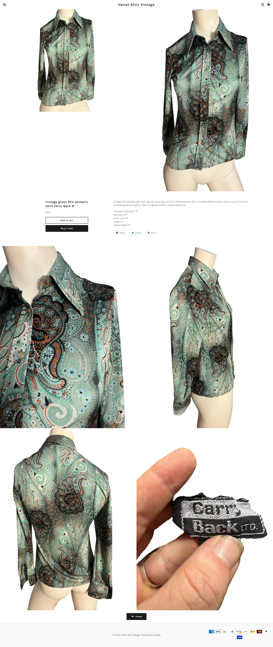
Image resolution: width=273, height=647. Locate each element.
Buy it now (67, 228)
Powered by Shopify (151, 634)
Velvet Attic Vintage (136, 5)
